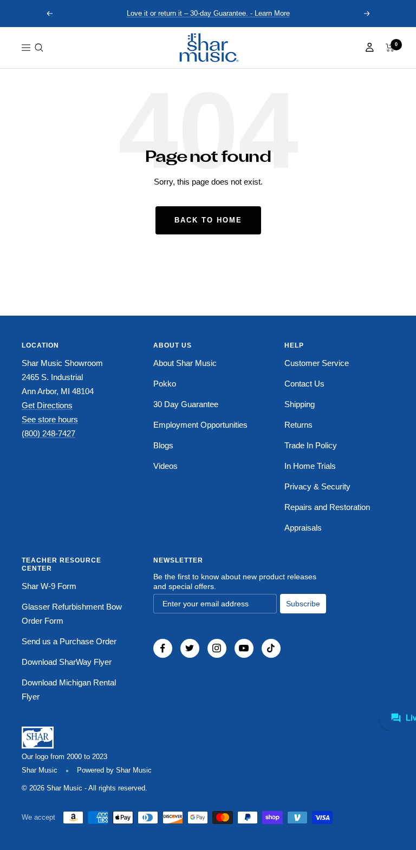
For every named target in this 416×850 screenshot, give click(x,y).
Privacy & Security (317, 486)
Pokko (164, 383)
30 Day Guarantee (185, 404)
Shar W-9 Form (49, 586)
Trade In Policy (310, 445)
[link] (208, 47)
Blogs (163, 445)
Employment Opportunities (200, 424)
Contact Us (304, 383)
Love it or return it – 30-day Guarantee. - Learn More (208, 13)
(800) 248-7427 (48, 433)
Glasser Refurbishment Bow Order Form (72, 613)
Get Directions (47, 405)
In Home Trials (310, 465)
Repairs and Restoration (327, 507)
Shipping (299, 404)
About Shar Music (185, 363)
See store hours (50, 419)
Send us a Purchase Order (69, 641)
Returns (298, 424)
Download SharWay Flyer (67, 661)
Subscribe (303, 603)
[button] (39, 47)
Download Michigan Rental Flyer (69, 689)
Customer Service (316, 363)
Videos (165, 465)
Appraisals (303, 527)
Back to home (208, 220)
